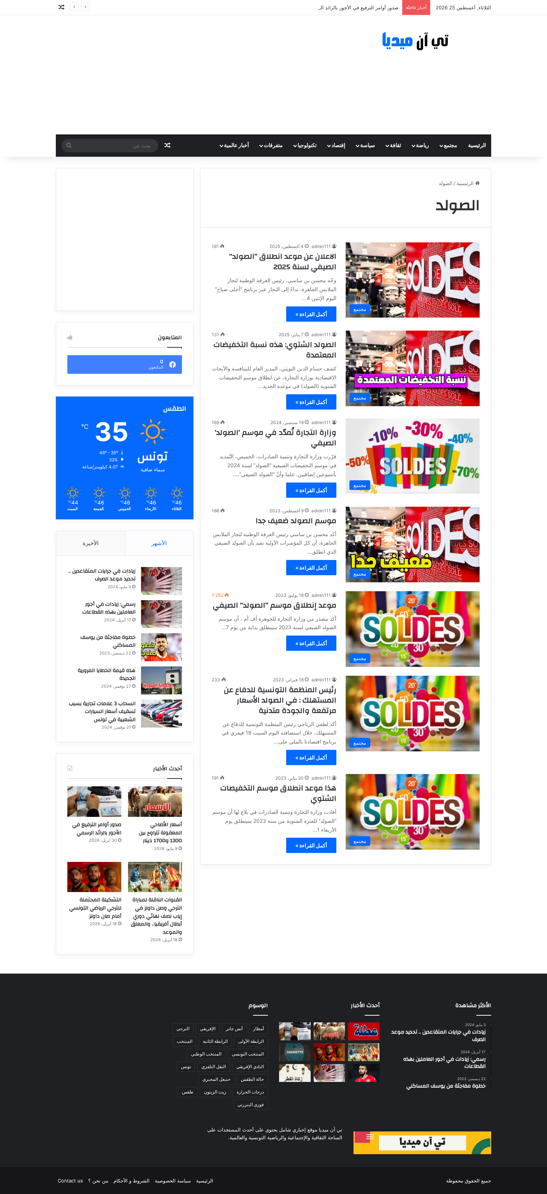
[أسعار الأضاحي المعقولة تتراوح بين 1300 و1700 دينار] (155, 801)
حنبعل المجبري (216, 1079)
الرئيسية (477, 145)
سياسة (367, 145)
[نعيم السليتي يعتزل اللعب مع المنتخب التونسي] (364, 1073)
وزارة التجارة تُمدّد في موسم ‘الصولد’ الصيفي (275, 438)
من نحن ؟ (98, 1181)
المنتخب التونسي (248, 1054)
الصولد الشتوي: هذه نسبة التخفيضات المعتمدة (275, 350)
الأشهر (159, 543)
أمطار (258, 1028)
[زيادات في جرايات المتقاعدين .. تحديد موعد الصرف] (161, 581)
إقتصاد (338, 145)
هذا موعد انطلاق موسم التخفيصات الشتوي (278, 793)
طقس (187, 1092)
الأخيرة (91, 543)
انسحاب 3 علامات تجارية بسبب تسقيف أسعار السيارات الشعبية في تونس (102, 712)
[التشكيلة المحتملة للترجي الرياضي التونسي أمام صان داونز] (94, 877)
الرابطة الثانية (215, 1041)
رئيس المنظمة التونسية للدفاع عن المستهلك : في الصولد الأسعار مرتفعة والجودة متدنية (280, 700)
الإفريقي (207, 1028)
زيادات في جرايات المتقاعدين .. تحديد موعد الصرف (101, 575)
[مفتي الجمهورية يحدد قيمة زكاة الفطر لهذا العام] (295, 1073)
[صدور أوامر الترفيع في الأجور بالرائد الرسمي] (94, 801)
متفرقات (273, 145)
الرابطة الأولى (251, 1041)
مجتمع (450, 145)
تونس (186, 1066)
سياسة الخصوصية (173, 1181)
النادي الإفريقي (250, 1066)
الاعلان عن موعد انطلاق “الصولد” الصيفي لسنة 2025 (282, 261)
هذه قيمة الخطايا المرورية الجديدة (106, 675)
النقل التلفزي (213, 1066)
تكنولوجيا (307, 145)
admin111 (321, 246)
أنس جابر (234, 1028)
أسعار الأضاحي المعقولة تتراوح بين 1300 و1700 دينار (160, 833)
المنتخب (184, 1041)
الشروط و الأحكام (131, 1181)
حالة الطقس (252, 1079)
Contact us (70, 1181)
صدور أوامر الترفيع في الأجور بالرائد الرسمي (353, 7)
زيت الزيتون (215, 1092)
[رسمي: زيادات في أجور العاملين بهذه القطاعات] (161, 614)
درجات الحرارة (250, 1092)
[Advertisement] (199, 75)
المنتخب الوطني (206, 1054)
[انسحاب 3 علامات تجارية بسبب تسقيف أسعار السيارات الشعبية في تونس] (161, 713)
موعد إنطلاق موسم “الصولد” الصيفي (274, 605)
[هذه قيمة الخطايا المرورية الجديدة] (161, 680)
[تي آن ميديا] (422, 41)
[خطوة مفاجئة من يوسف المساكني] (161, 647)
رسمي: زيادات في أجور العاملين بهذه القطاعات (108, 608)
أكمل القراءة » (311, 314)
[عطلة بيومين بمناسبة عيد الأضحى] (364, 1031)
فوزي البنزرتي (250, 1104)
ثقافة (395, 145)
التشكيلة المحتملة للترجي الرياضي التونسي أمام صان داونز (95, 908)
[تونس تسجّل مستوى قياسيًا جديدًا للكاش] (329, 1073)
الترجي (182, 1028)
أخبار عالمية (236, 145)
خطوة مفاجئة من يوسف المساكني (107, 641)
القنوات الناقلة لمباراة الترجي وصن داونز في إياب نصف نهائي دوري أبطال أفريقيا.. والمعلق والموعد (156, 916)
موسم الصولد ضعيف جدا (296, 521)
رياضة (422, 145)
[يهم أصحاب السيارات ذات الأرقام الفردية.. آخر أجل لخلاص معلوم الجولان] (295, 1052)
